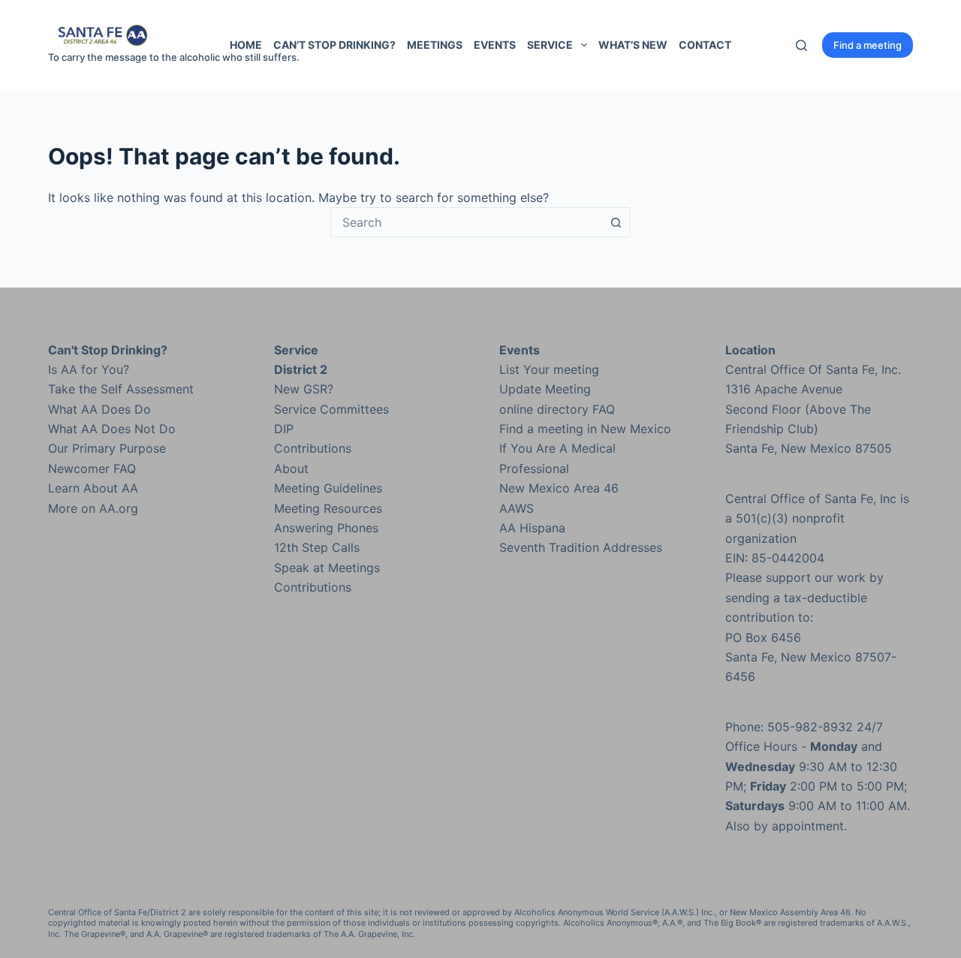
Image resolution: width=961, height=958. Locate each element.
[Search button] (615, 222)
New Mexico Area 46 (559, 488)
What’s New (632, 44)
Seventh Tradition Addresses (580, 547)
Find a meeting (867, 45)
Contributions (312, 448)
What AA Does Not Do (112, 428)
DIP (284, 428)
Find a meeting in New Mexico (585, 428)
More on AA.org (93, 508)
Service (550, 44)
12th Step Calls (317, 547)
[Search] (801, 45)
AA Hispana (532, 527)
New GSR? (303, 388)
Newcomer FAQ (92, 468)
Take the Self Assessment (121, 388)
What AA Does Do (99, 409)
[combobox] (466, 222)
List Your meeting (549, 369)
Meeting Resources (328, 508)
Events (495, 44)
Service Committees (331, 409)
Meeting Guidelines (328, 488)
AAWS (516, 508)
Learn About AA (93, 488)
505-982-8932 (810, 726)
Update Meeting (545, 388)
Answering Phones (326, 527)
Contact (705, 44)
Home (246, 44)
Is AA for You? (88, 369)
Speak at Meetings (327, 567)
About (291, 468)
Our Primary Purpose (107, 448)
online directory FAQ (557, 409)
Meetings (434, 44)
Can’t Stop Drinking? (334, 44)
